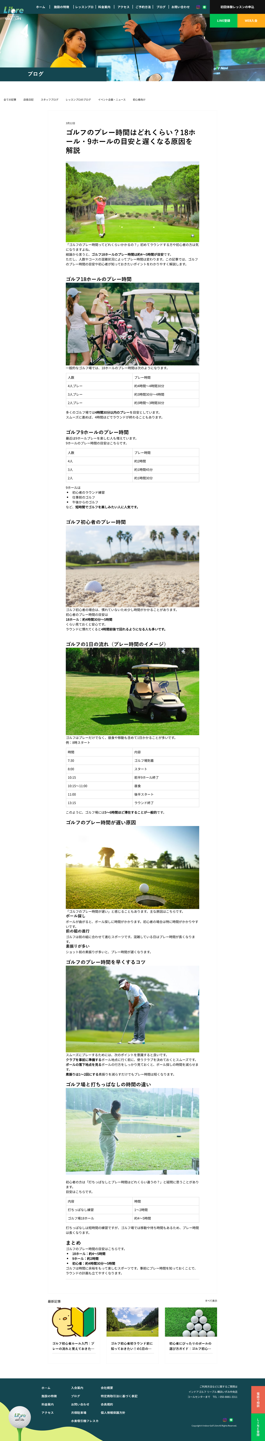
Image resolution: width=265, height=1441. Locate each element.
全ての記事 (10, 99)
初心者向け (139, 99)
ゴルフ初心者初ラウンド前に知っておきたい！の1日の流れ (132, 1347)
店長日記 (28, 99)
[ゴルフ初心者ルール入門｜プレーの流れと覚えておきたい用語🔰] (74, 1322)
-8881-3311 (230, 1397)
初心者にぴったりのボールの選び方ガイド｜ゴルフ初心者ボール (190, 1347)
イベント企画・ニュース (112, 99)
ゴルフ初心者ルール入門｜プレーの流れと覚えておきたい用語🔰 (73, 1347)
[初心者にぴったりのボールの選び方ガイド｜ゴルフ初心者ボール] (191, 1322)
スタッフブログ (49, 99)
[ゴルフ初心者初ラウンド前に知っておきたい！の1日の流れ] (133, 1322)
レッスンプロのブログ (78, 99)
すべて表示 (211, 1300)
